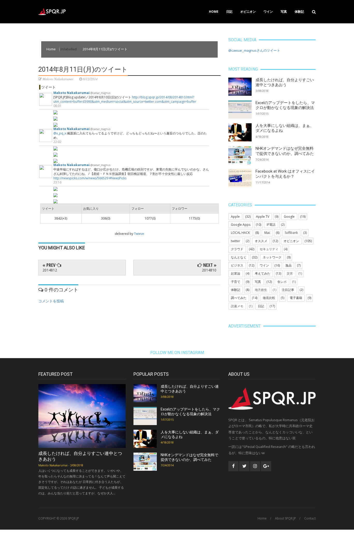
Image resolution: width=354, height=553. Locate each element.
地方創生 (261, 290)
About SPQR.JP (285, 518)
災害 (290, 273)
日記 (229, 11)
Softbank (291, 232)
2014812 (50, 270)
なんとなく (238, 257)
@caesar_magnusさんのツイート (254, 50)
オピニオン (248, 11)
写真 (284, 11)
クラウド (237, 249)
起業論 (235, 273)
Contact (310, 518)
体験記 (299, 11)
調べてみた (238, 298)
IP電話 (271, 224)
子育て (235, 281)
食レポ (282, 281)
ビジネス (237, 265)
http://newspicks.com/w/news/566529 (80, 178)
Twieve (139, 233)
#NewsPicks (117, 178)
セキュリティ (269, 249)
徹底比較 (269, 298)
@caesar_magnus (100, 93)
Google (289, 216)
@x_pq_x (59, 133)
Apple (235, 216)
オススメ (261, 241)
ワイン (268, 11)
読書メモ (237, 306)
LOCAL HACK (240, 232)
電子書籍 (296, 298)
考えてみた (262, 273)
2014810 (209, 270)
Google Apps (240, 224)
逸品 (288, 265)
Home (213, 11)
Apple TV (262, 216)
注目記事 (288, 290)
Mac (267, 232)
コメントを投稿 (51, 300)
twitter (235, 241)
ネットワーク (272, 257)
